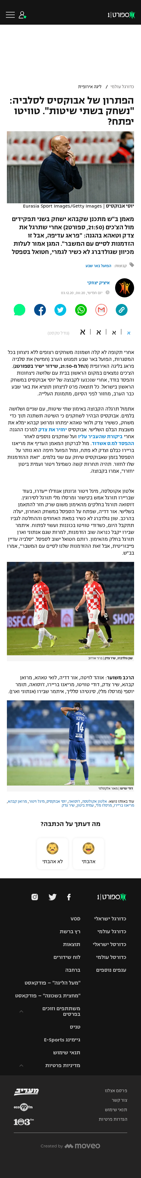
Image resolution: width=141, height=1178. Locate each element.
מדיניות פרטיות (62, 1065)
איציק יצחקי (98, 283)
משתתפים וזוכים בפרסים (61, 1011)
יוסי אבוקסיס (57, 801)
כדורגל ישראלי (110, 918)
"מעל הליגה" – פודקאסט (52, 983)
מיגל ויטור (37, 801)
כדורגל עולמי (122, 87)
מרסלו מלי (104, 805)
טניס (75, 1027)
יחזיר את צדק (52, 429)
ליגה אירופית (90, 87)
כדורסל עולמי (111, 957)
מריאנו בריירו (124, 805)
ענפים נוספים (111, 970)
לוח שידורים (66, 957)
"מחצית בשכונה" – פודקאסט (47, 995)
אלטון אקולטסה (94, 801)
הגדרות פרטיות (113, 1119)
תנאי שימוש (66, 1052)
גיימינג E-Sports (62, 1039)
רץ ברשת (70, 931)
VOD (75, 918)
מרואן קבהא (17, 801)
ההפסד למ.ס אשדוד (113, 443)
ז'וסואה (74, 801)
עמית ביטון (85, 805)
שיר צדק (68, 805)
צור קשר (119, 1100)
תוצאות (71, 944)
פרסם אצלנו (116, 1091)
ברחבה (72, 970)
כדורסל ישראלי (109, 944)
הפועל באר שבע (98, 266)
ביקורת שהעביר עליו (100, 436)
